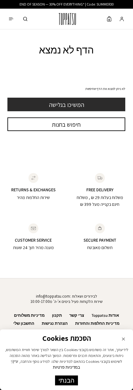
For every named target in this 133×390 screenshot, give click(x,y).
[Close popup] (123, 339)
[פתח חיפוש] (25, 19)
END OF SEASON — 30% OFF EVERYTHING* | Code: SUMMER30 (66, 4)
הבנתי (66, 380)
